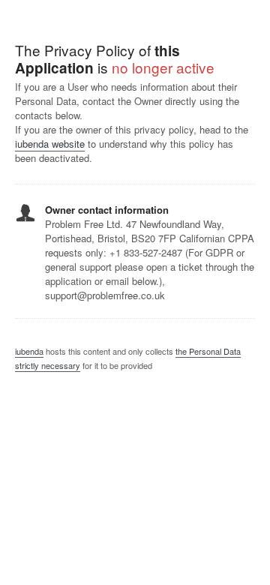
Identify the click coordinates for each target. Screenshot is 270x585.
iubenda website (50, 143)
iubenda (29, 351)
